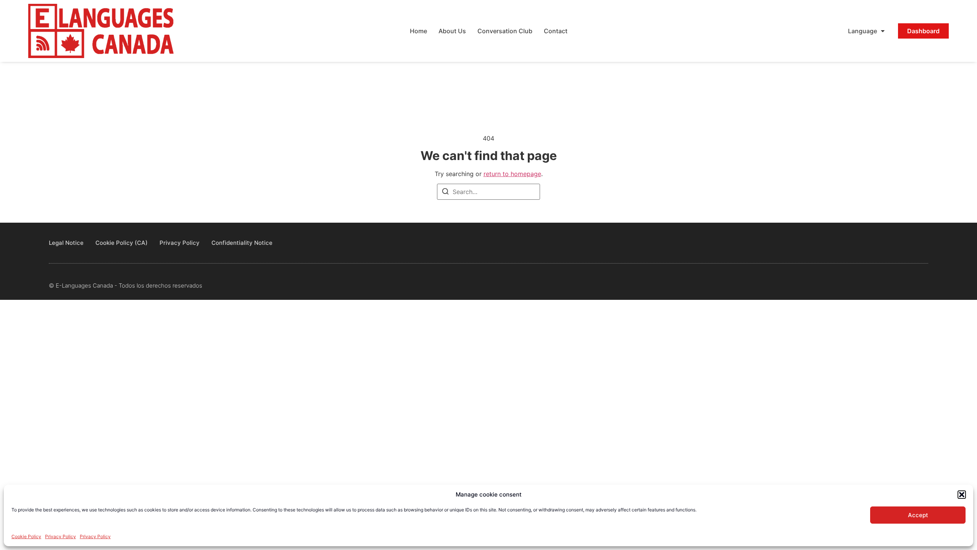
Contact (555, 31)
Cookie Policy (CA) (121, 242)
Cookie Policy (26, 536)
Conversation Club (504, 31)
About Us (452, 31)
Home (418, 31)
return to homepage (512, 174)
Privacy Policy (60, 536)
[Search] (445, 192)
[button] (962, 494)
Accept (918, 515)
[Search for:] (488, 192)
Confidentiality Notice (241, 242)
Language (862, 31)
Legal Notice (66, 242)
